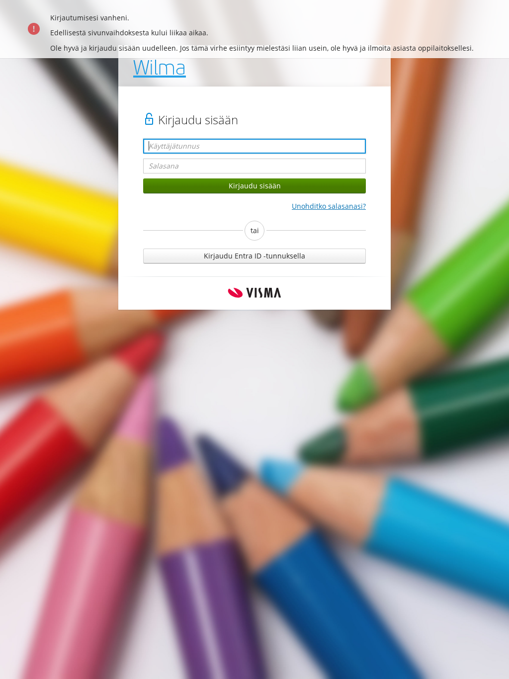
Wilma (159, 70)
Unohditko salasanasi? (329, 206)
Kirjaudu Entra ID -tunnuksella (254, 255)
